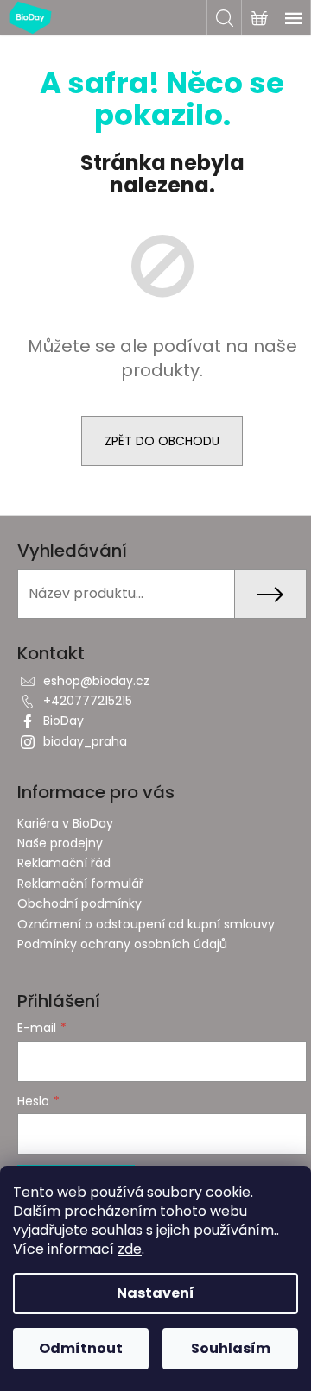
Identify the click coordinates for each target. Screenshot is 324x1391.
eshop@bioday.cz (96, 680)
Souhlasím (230, 1348)
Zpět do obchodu (162, 441)
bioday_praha (85, 741)
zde (130, 1249)
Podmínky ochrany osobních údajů (122, 944)
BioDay (63, 720)
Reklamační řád (64, 863)
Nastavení (155, 1293)
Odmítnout (81, 1348)
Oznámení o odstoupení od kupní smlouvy (146, 924)
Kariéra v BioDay (65, 823)
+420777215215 (87, 700)
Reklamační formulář (80, 883)
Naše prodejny (60, 843)
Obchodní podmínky (79, 903)
